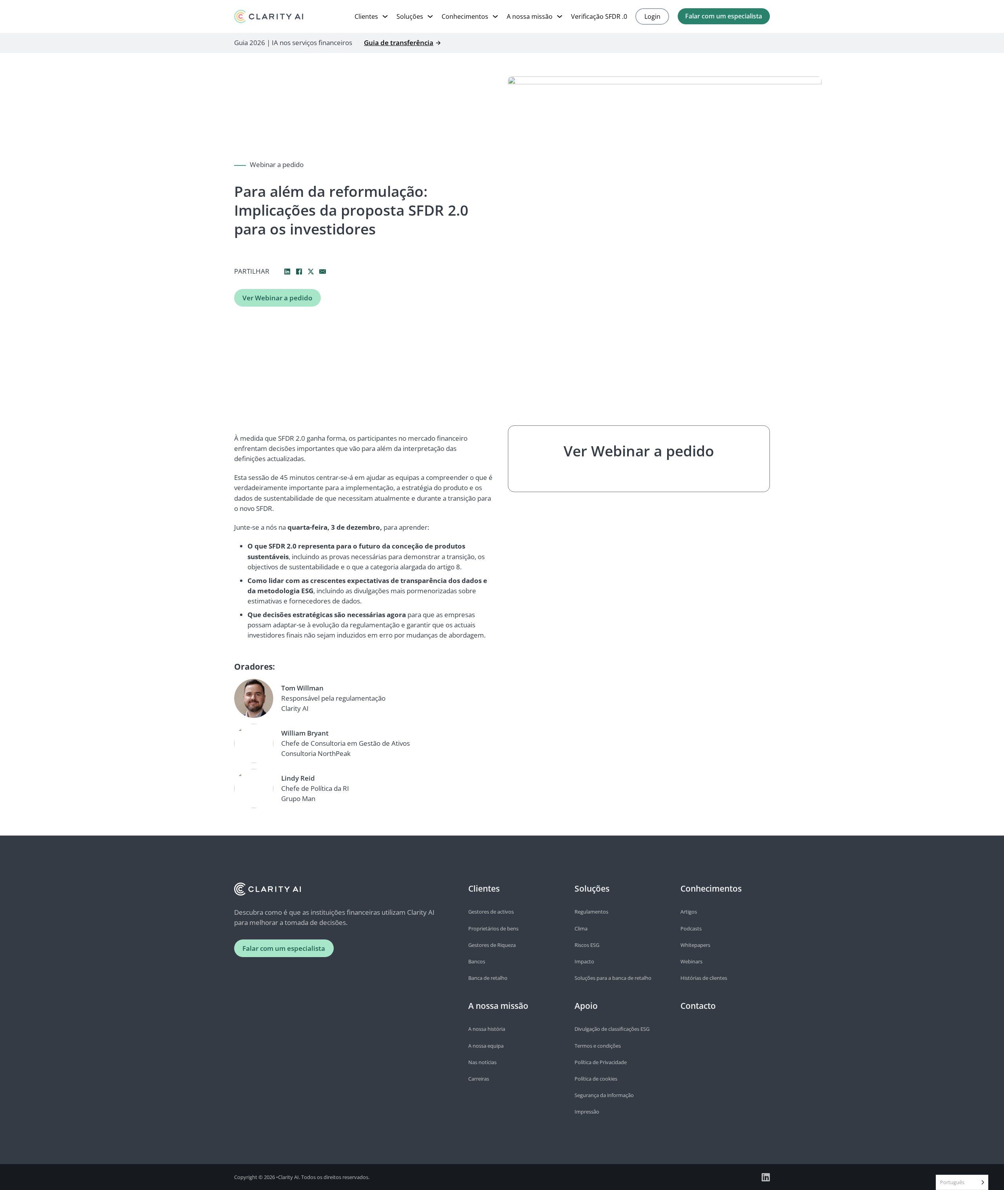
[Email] (322, 271)
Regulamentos (591, 911)
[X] (310, 271)
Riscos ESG (587, 944)
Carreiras (478, 1078)
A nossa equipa (486, 1045)
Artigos (688, 911)
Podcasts (691, 928)
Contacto (698, 1005)
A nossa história (486, 1028)
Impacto (584, 961)
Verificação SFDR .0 (599, 16)
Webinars (691, 961)
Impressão (587, 1111)
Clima (581, 928)
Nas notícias (482, 1062)
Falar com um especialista (723, 16)
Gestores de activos (491, 911)
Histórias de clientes (703, 977)
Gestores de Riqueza (492, 944)
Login (652, 16)
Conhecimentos (465, 16)
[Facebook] (299, 271)
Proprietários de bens (493, 928)
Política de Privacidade (601, 1062)
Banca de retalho (487, 977)
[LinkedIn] (287, 271)
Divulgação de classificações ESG (612, 1028)
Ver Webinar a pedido (277, 297)
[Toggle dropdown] (385, 16)
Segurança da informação (604, 1095)
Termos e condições (598, 1045)
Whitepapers (695, 944)
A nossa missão (530, 16)
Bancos (476, 961)
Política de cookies (596, 1078)
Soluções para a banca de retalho (613, 977)
